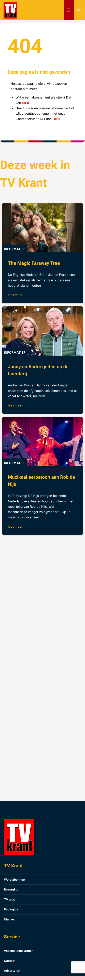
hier (25, 103)
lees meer (15, 295)
